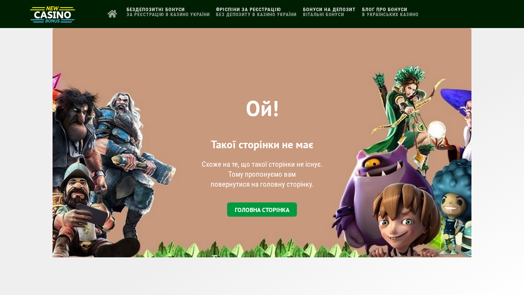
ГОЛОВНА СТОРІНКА (262, 210)
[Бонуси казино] (52, 20)
